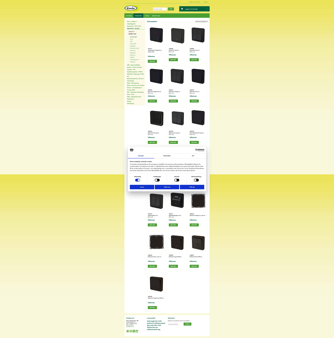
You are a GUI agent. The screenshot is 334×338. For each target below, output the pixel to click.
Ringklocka (133, 53)
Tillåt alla (192, 187)
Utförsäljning (130, 103)
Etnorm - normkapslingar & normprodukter (134, 89)
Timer (131, 39)
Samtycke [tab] (141, 155)
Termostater (133, 43)
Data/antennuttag (134, 48)
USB (131, 41)
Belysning (132, 55)
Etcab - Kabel (130, 94)
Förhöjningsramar (134, 59)
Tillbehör (132, 57)
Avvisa (142, 187)
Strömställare (133, 37)
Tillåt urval (167, 187)
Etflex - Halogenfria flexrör (134, 96)
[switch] (157, 180)
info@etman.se (130, 326)
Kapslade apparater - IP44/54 (134, 72)
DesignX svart (132, 34)
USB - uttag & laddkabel (133, 65)
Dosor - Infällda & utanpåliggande (131, 23)
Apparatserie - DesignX (133, 28)
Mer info (152, 61)
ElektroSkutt (130, 99)
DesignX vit (131, 31)
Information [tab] (167, 155)
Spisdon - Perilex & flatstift (134, 67)
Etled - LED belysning (133, 83)
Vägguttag (132, 46)
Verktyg (129, 101)
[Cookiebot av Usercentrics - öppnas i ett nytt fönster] (196, 150)
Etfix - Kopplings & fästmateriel (135, 92)
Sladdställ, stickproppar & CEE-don (135, 75)
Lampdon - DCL (131, 69)
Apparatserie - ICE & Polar (134, 26)
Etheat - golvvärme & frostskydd (135, 85)
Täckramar (132, 50)
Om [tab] (193, 155)
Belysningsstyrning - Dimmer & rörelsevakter (135, 80)
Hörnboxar (132, 62)
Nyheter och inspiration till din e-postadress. (179, 320)
